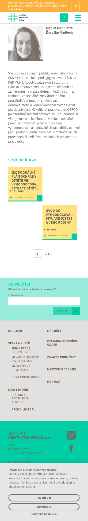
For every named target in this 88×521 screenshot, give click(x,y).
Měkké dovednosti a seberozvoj (25, 359)
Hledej (64, 17)
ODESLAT (62, 311)
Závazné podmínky (61, 357)
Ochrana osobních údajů (62, 342)
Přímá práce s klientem (20, 350)
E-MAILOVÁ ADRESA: (16, 295)
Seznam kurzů (19, 343)
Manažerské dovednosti (20, 368)
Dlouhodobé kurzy (25, 377)
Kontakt (54, 381)
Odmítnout (44, 507)
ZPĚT (48, 253)
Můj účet (54, 330)
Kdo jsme (15, 330)
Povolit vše (44, 498)
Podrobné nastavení (44, 514)
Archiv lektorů (23, 409)
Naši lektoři (18, 389)
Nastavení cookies (62, 369)
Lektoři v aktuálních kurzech (20, 398)
